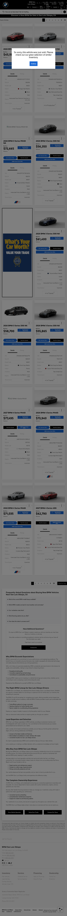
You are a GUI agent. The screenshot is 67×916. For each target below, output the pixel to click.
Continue (33, 64)
